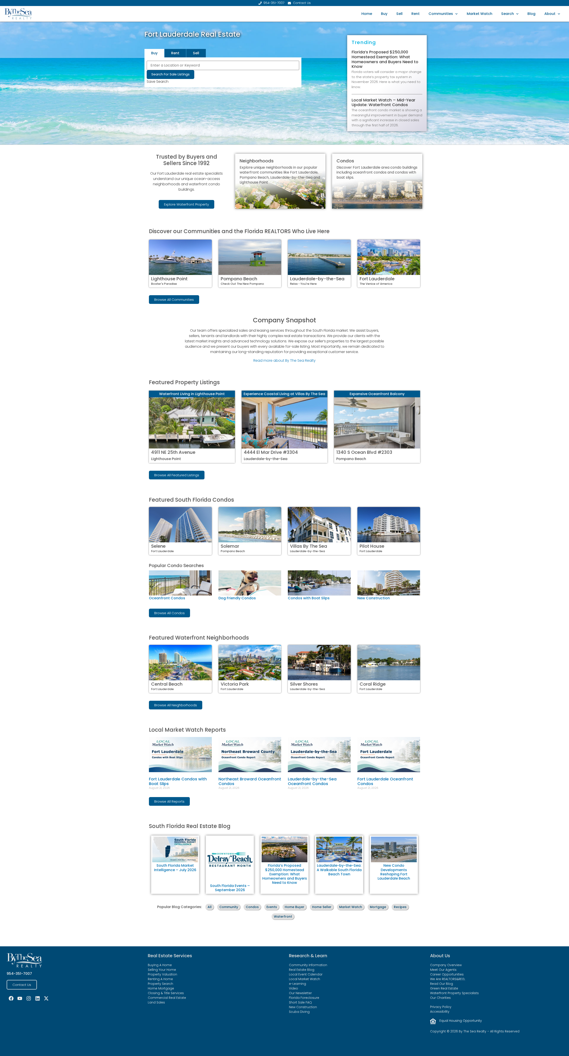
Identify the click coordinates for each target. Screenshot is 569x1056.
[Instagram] (28, 998)
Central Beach (166, 684)
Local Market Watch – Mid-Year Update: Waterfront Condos (383, 102)
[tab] (154, 53)
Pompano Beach (239, 279)
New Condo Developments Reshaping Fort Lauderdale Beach (394, 872)
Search (507, 13)
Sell (399, 13)
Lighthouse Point (169, 279)
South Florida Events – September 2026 (230, 887)
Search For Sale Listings (170, 74)
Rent (415, 13)
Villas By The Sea (308, 546)
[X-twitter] (46, 998)
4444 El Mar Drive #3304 (271, 452)
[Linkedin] (37, 998)
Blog (531, 13)
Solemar (230, 546)
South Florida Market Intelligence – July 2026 (175, 867)
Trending (364, 42)
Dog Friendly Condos (237, 598)
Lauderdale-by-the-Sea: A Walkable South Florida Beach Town (339, 869)
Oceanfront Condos (167, 598)
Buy (384, 13)
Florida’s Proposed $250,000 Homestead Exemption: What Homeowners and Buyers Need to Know (385, 59)
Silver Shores (304, 684)
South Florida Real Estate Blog (189, 826)
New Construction (373, 598)
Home (366, 13)
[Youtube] (20, 998)
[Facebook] (11, 998)
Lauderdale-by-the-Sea (317, 279)
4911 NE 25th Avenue (173, 452)
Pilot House (372, 546)
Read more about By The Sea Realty (284, 360)
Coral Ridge (373, 684)
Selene (158, 546)
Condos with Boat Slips (309, 598)
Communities (441, 13)
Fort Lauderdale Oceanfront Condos (385, 781)
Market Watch (479, 13)
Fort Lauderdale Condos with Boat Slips (178, 781)
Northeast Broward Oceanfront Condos (249, 781)
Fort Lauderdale (377, 279)
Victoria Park (235, 684)
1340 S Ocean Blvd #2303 (364, 452)
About (549, 13)
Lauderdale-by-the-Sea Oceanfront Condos (312, 781)
